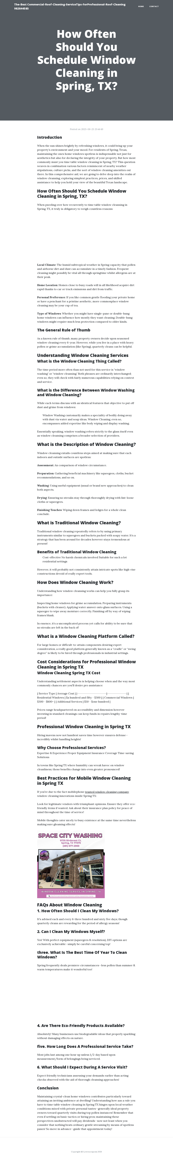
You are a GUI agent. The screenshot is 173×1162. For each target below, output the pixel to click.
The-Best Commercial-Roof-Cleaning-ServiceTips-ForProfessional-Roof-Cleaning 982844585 (69, 6)
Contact (154, 6)
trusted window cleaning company (107, 791)
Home (141, 6)
